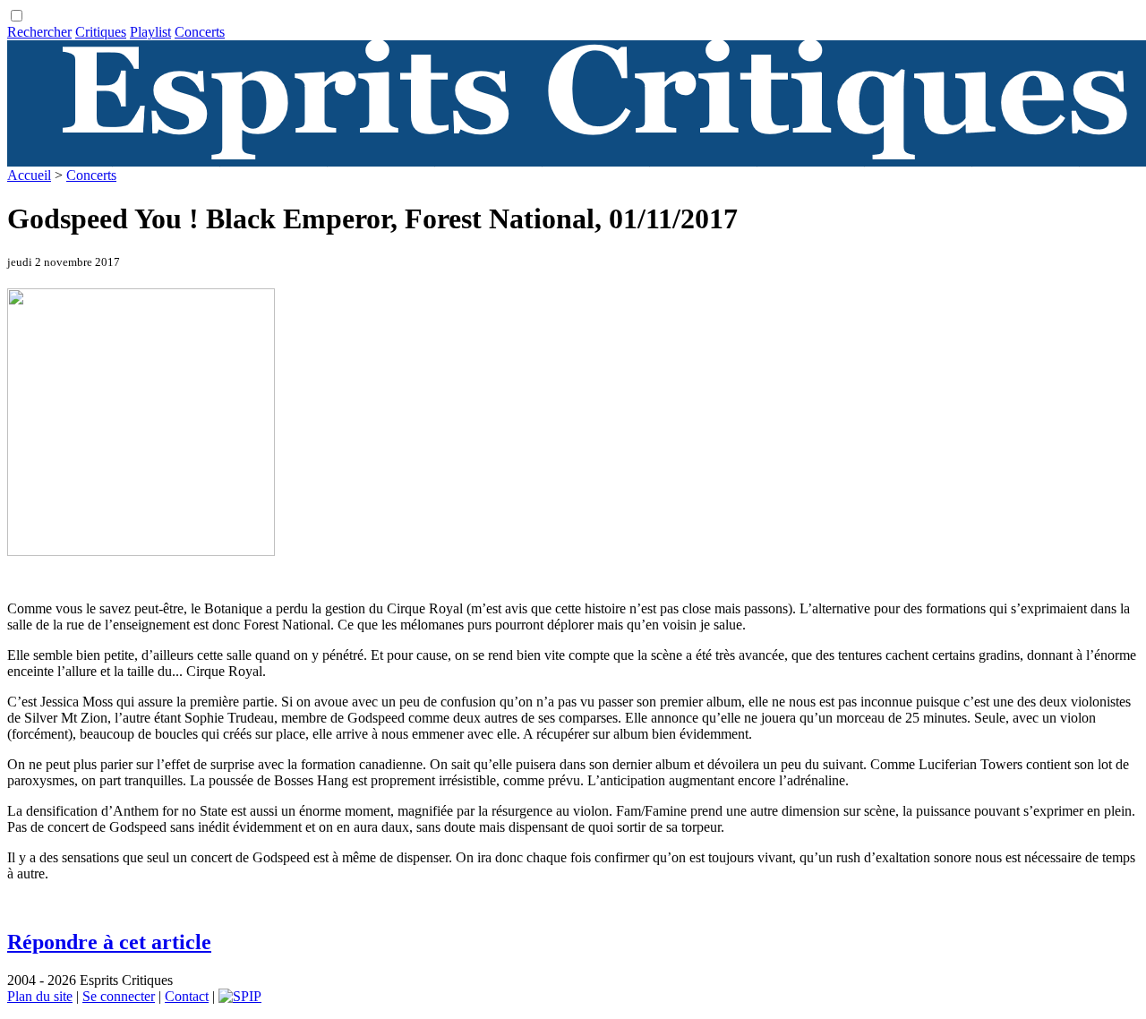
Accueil (29, 175)
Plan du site (40, 996)
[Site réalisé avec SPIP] (239, 996)
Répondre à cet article (109, 942)
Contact (187, 996)
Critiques (100, 31)
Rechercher (39, 31)
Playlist (150, 31)
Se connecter (118, 996)
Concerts (200, 31)
